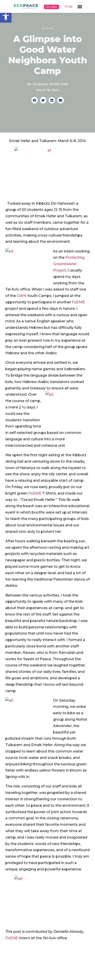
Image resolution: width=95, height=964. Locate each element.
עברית (68, 6)
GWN (21, 296)
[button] (5, 17)
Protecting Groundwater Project (69, 263)
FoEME (78, 302)
